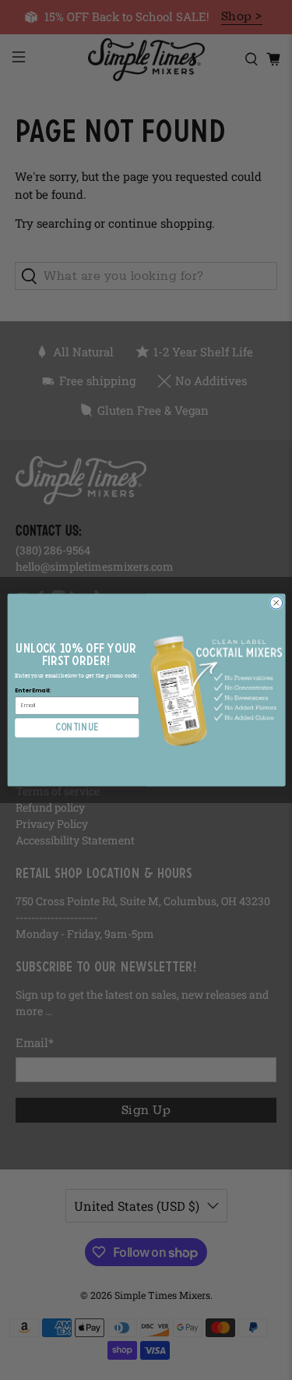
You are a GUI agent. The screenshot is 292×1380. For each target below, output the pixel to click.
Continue (76, 727)
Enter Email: (33, 690)
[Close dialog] (275, 602)
